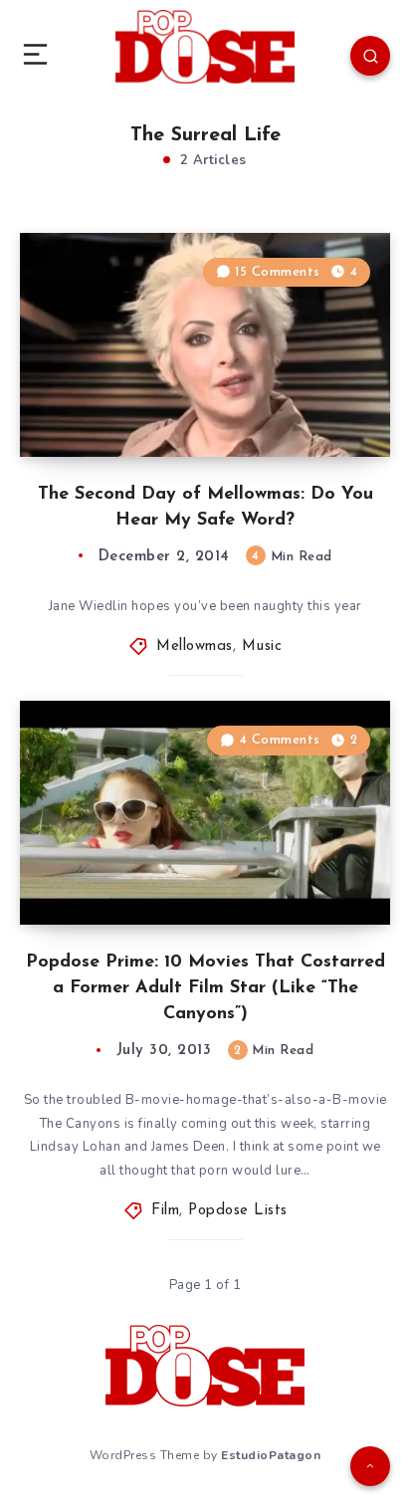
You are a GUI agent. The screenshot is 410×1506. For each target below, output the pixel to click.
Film (165, 1210)
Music (262, 646)
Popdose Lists (238, 1210)
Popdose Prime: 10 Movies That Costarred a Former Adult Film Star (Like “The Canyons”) (205, 988)
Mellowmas (194, 646)
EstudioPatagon (270, 1455)
